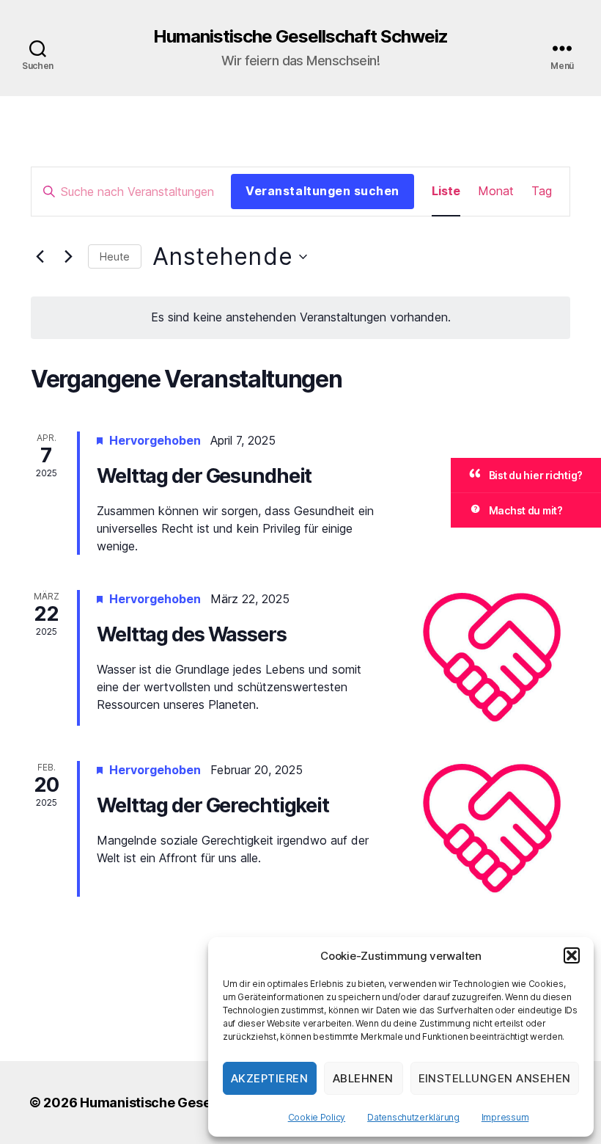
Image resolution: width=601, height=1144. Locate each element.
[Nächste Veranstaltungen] (68, 257)
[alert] (300, 317)
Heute (115, 256)
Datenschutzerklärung (413, 1117)
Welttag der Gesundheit (204, 476)
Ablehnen (363, 1078)
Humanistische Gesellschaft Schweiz (300, 36)
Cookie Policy (317, 1117)
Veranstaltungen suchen (322, 190)
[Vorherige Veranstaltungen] (39, 257)
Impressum (505, 1117)
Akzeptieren (270, 1078)
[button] (571, 955)
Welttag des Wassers (192, 634)
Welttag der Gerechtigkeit (213, 805)
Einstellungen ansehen (495, 1078)
